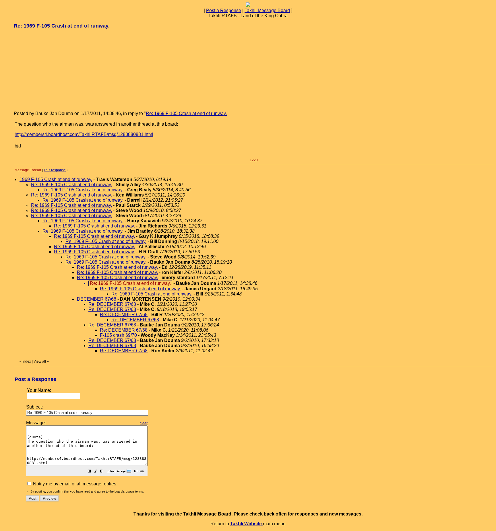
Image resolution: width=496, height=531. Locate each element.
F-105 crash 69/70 (118, 335)
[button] (90, 471)
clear (144, 423)
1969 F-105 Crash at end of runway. (56, 179)
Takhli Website (246, 523)
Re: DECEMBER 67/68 (112, 304)
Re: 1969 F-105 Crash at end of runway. (186, 113)
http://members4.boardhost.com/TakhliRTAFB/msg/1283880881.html (84, 134)
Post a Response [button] (223, 10)
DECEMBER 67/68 (96, 299)
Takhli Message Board (267, 10)
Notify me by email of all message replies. (74, 483)
